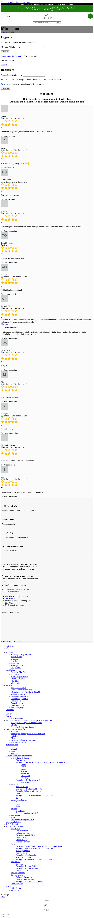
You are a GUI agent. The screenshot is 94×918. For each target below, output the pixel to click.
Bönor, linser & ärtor (19, 800)
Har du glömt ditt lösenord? (12, 56)
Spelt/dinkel (25, 776)
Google (4, 65)
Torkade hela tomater (24, 877)
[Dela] (4, 914)
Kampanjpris (21, 654)
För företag (15, 674)
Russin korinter (21, 853)
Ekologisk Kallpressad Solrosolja (23, 727)
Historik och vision (18, 679)
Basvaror (14, 784)
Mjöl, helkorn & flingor (20, 758)
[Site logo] (47, 20)
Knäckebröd (15, 815)
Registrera (5, 88)
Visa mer (4, 324)
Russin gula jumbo (23, 851)
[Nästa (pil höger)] (4, 916)
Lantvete (24, 769)
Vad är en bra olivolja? (19, 701)
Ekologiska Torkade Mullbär (27, 868)
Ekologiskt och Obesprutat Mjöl (28, 780)
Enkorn (23, 767)
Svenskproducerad (18, 665)
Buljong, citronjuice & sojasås (27, 813)
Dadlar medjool (22, 831)
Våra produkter (17, 683)
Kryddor (14, 809)
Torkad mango (21, 840)
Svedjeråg (24, 778)
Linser (18, 804)
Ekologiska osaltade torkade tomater (30, 881)
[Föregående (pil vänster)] (2, 916)
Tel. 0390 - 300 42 (12, 598)
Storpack (14, 659)
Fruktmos (14, 731)
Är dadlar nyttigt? (17, 703)
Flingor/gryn (20, 760)
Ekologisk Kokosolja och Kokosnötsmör (26, 723)
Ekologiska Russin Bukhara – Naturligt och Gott (34, 848)
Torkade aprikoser (23, 833)
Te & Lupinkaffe (17, 718)
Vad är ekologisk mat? (19, 699)
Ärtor (18, 806)
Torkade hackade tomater (25, 879)
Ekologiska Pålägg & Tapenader (23, 740)
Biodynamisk (16, 668)
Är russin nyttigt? (17, 707)
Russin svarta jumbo (23, 857)
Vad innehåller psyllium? (20, 694)
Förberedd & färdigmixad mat (22, 820)
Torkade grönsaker (18, 873)
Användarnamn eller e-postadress (19, 42)
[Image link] (5, 617)
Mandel (14, 749)
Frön (12, 747)
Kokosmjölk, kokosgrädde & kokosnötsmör (28, 734)
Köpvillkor (15, 681)
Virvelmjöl (25, 782)
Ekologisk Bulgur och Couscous (28, 791)
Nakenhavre (25, 771)
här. (25, 585)
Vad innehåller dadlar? (19, 696)
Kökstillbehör (16, 888)
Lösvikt (14, 661)
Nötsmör (14, 753)
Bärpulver (19, 864)
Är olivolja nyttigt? (18, 705)
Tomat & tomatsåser (18, 742)
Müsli (13, 817)
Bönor (18, 802)
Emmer (23, 765)
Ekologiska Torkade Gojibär (27, 866)
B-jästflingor (20, 811)
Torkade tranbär (22, 870)
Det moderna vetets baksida (21, 690)
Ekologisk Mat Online (19, 672)
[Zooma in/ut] (9, 914)
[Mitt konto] (84, 16)
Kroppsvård (15, 890)
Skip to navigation (8, 2)
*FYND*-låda (16, 657)
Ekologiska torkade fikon (25, 835)
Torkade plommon (23, 842)
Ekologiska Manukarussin (26, 855)
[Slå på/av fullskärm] (7, 914)
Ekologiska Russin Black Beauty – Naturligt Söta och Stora (39, 846)
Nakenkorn (25, 773)
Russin (13, 844)
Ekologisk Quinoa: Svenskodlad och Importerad (34, 795)
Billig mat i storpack (18, 688)
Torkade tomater (17, 875)
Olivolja (14, 725)
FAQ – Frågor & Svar (19, 677)
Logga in (5, 52)
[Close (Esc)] (2, 914)
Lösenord (10, 47)
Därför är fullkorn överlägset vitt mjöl (25, 692)
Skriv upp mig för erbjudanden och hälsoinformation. (24, 84)
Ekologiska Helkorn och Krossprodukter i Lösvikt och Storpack (40, 762)
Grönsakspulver (17, 884)
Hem (3, 32)
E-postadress (11, 75)
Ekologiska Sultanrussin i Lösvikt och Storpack (34, 859)
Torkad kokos (21, 837)
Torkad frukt (15, 829)
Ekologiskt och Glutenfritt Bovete (29, 789)
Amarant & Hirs (22, 787)
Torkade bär (15, 862)
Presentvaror (15, 663)
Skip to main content (23, 2)
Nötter (13, 751)
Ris (17, 798)
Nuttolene (14, 736)
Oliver (13, 738)
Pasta (18, 793)
